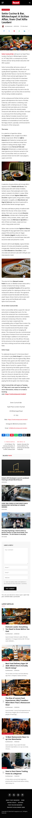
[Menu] (3, 3)
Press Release (5, 9)
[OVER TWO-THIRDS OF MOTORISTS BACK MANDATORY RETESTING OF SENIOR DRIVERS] (16, 493)
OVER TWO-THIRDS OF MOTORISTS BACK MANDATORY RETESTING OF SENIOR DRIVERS (15, 505)
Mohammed (9, 26)
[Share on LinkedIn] (24, 31)
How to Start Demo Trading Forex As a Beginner (16, 772)
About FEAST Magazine (13, 800)
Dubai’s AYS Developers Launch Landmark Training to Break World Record (15, 479)
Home (22, 800)
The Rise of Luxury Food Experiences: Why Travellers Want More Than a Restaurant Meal (17, 701)
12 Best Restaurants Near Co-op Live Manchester (17, 738)
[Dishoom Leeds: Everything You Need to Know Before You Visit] (16, 616)
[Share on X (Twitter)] (9, 31)
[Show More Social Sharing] (28, 31)
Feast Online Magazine (15, 805)
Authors (20, 802)
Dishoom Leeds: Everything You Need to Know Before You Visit (17, 629)
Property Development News (16, 807)
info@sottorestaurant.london (18, 428)
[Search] (29, 3)
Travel (4, 694)
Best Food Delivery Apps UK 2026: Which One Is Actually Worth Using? (16, 665)
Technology (5, 660)
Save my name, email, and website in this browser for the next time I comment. (15, 582)
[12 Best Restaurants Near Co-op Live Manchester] (16, 726)
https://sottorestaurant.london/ (18, 419)
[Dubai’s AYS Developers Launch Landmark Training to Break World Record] (16, 468)
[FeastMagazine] (16, 2)
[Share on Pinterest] (14, 31)
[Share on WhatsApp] (19, 31)
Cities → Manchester (7, 733)
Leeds (3, 623)
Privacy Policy (11, 802)
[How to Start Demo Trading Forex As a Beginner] (16, 761)
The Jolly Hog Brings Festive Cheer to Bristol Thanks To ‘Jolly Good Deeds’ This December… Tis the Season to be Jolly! (15, 532)
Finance (4, 768)
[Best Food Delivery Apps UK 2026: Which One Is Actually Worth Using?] (16, 653)
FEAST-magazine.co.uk (16, 811)
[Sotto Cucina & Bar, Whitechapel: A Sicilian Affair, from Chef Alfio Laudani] (16, 42)
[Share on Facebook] (4, 31)
